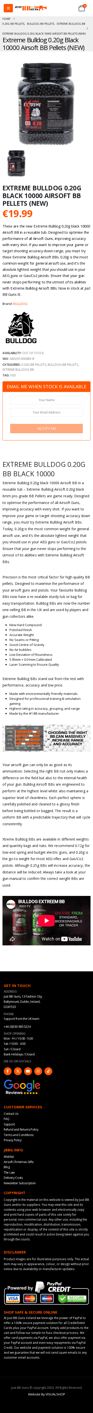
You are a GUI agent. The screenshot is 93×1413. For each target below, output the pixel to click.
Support (9, 1124)
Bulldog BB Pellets (63, 364)
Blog (7, 1167)
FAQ (6, 1119)
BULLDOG (20, 303)
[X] (18, 1071)
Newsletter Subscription (20, 1183)
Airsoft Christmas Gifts (18, 1162)
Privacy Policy (13, 1140)
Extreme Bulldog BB (18, 369)
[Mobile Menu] (8, 8)
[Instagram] (38, 1071)
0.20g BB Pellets (33, 364)
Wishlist (9, 1157)
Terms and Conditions (18, 1135)
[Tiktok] (48, 1071)
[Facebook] (8, 1071)
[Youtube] (28, 1071)
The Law (9, 1172)
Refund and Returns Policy (21, 1129)
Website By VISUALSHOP (46, 1394)
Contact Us (11, 1114)
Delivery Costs (13, 1178)
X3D (13, 375)
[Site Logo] (31, 8)
